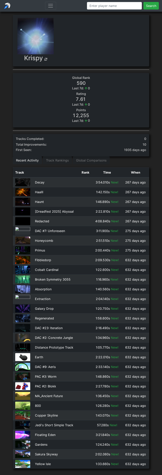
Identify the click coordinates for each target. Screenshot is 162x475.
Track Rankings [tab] (57, 160)
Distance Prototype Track (54, 347)
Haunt (39, 202)
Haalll (39, 192)
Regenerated (44, 318)
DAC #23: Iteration (49, 328)
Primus (40, 250)
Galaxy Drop (44, 309)
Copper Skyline (46, 415)
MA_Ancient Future (49, 396)
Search (151, 6)
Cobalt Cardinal (46, 270)
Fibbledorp (43, 260)
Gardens (41, 444)
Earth (39, 357)
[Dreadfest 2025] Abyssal (54, 211)
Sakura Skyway (46, 454)
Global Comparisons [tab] (91, 160)
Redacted (42, 221)
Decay (39, 182)
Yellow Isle (43, 464)
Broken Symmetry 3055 (53, 279)
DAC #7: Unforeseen (50, 231)
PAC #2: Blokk (45, 386)
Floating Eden (45, 435)
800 (38, 406)
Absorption (43, 289)
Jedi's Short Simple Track (54, 425)
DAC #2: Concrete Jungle (54, 338)
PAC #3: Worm (46, 376)
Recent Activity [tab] (27, 160)
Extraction (42, 299)
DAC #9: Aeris (45, 367)
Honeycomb (44, 241)
